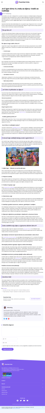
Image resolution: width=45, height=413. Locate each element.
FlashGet (3, 388)
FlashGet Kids (18, 258)
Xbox (22, 130)
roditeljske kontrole (16, 127)
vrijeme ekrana (22, 112)
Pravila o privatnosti (16, 408)
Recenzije (5, 288)
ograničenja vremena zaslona (9, 237)
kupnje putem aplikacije (9, 187)
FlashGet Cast (4, 394)
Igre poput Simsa (27, 229)
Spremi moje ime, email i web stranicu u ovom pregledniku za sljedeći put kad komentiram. (22, 345)
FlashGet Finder (5, 392)
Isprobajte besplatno (35, 298)
